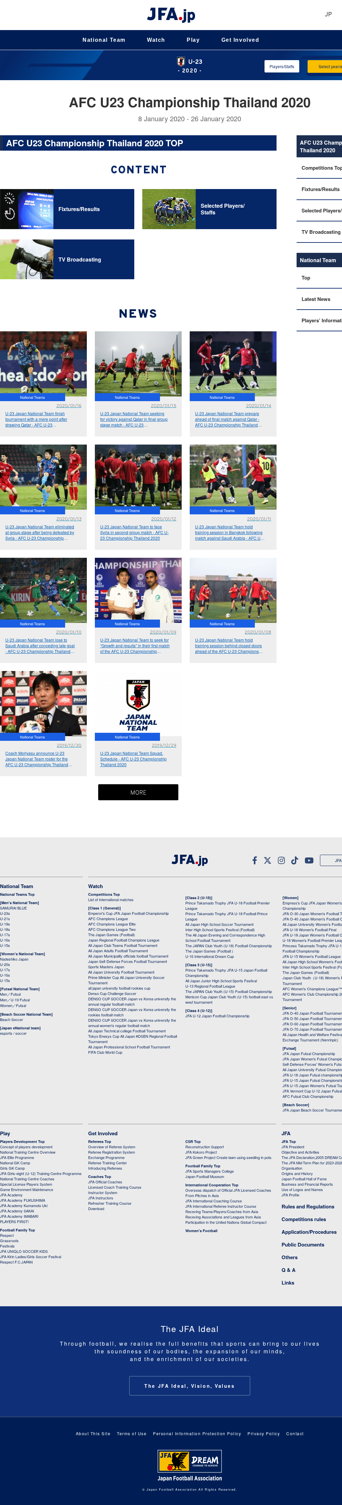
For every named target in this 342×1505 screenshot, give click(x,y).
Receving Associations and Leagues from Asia (223, 1216)
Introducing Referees (105, 1168)
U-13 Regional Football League (210, 986)
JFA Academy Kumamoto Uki (23, 1205)
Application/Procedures (309, 1231)
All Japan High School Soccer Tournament (219, 924)
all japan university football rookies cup (119, 988)
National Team (104, 40)
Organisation (292, 1168)
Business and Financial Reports (307, 1184)
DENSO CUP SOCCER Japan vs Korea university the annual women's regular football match (132, 1022)
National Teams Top (17, 894)
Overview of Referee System (111, 1146)
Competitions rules (304, 1219)
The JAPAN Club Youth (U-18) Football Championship (228, 945)
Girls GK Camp (12, 1168)
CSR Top (193, 1141)
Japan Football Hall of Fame (304, 1178)
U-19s (5, 924)
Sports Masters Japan (106, 966)
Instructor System (102, 1192)
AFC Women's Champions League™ (312, 988)
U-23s (5, 913)
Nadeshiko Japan (14, 959)
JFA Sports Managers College (209, 1171)
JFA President (293, 1146)
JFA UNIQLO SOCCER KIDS (24, 1251)
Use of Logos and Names (302, 1189)
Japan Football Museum (204, 1176)
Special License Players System (26, 1184)
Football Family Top (17, 1229)
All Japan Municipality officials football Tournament (128, 956)
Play (193, 40)
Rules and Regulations (308, 1206)
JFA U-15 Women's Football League (312, 956)
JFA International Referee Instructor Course (220, 1206)
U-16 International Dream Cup (209, 956)
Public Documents (303, 1244)
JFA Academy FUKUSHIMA (22, 1200)
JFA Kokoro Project (201, 1152)
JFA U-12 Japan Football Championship (217, 1015)
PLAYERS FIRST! (14, 1221)
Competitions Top (104, 894)
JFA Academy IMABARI (19, 1216)
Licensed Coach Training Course (114, 1187)
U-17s (5, 934)
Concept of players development (26, 1146)
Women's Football (201, 1230)
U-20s (5, 964)
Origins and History (297, 1173)
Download (96, 1208)
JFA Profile (290, 1194)
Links (288, 1282)
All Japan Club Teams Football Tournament (122, 945)
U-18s (5, 929)
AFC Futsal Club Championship (308, 1096)
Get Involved (240, 40)
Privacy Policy (263, 1433)
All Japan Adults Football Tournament (118, 950)
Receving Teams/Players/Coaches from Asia (221, 1211)
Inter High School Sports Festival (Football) (220, 929)
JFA (286, 1133)
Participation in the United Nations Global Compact (226, 1222)
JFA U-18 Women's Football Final (309, 929)
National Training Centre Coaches (27, 1178)
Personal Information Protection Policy (197, 1433)
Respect (7, 1235)
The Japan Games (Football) (111, 934)
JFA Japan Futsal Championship (309, 1053)
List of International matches (111, 899)
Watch (156, 40)
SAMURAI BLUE (13, 907)
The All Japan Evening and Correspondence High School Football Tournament (225, 937)
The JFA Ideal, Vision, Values (189, 1385)
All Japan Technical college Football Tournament (127, 1030)
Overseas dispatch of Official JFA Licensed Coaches (228, 1190)
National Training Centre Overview (27, 1152)
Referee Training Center (107, 1162)
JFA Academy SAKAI (17, 1210)
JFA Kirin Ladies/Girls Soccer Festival (30, 1256)
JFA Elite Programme (17, 1157)
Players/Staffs (282, 66)
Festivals (7, 1245)
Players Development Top (22, 1141)
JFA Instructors (100, 1197)
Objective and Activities (300, 1152)
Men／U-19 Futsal (15, 999)
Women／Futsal (13, 1005)
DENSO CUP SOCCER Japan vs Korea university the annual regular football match (132, 1001)
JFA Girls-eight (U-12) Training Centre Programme (40, 1173)
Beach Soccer (11, 1019)
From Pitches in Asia (202, 1195)
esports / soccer (13, 1033)
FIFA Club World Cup (105, 1052)
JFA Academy (11, 1194)
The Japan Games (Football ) (209, 951)
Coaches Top (99, 1176)
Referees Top (99, 1141)
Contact (295, 1433)
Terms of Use (132, 1433)
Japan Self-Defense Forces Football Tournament (127, 961)
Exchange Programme (106, 1157)
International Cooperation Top (211, 1184)
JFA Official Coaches (105, 1181)
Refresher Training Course (109, 1203)
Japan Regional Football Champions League (123, 940)
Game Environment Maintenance (26, 1189)
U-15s (5, 945)
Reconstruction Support (204, 1146)
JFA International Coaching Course (213, 1200)
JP (328, 15)
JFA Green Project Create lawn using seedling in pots (228, 1157)
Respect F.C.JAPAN (16, 1262)
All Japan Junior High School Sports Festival (221, 980)
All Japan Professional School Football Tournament (129, 1046)
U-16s (5, 940)
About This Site (93, 1433)
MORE (138, 793)
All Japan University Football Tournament (121, 972)
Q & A (289, 1270)
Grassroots (9, 1240)
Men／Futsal (10, 994)
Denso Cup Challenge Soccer (112, 993)
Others (290, 1257)
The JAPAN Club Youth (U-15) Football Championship (228, 991)
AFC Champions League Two (112, 929)
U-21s (5, 918)
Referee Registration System (111, 1152)
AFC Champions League (108, 918)
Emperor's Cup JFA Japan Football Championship (128, 913)
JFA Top (289, 1141)
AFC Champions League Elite (112, 924)
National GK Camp (15, 1162)
